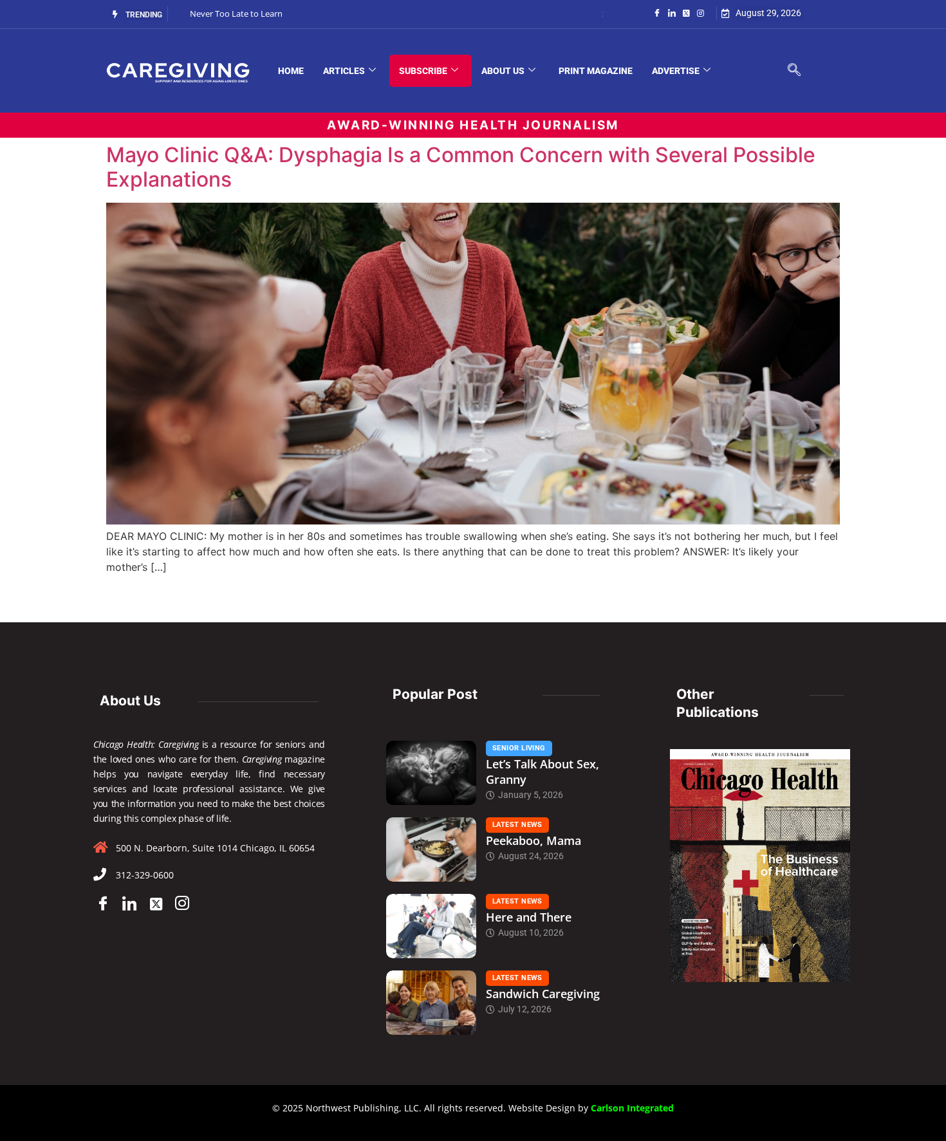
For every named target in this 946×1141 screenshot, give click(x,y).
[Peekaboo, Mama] (431, 849)
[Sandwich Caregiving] (431, 1002)
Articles (344, 71)
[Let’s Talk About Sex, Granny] (431, 773)
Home (291, 71)
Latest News (517, 825)
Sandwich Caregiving (543, 993)
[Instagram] (700, 12)
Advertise (676, 71)
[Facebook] (657, 12)
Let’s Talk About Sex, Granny (542, 771)
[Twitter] (686, 12)
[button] (794, 71)
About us (502, 71)
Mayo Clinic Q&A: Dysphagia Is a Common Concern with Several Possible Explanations (460, 167)
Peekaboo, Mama (533, 840)
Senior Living (519, 748)
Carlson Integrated (632, 1108)
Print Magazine (596, 71)
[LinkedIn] (672, 12)
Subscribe (423, 71)
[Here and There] (431, 926)
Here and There (528, 917)
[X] (155, 904)
